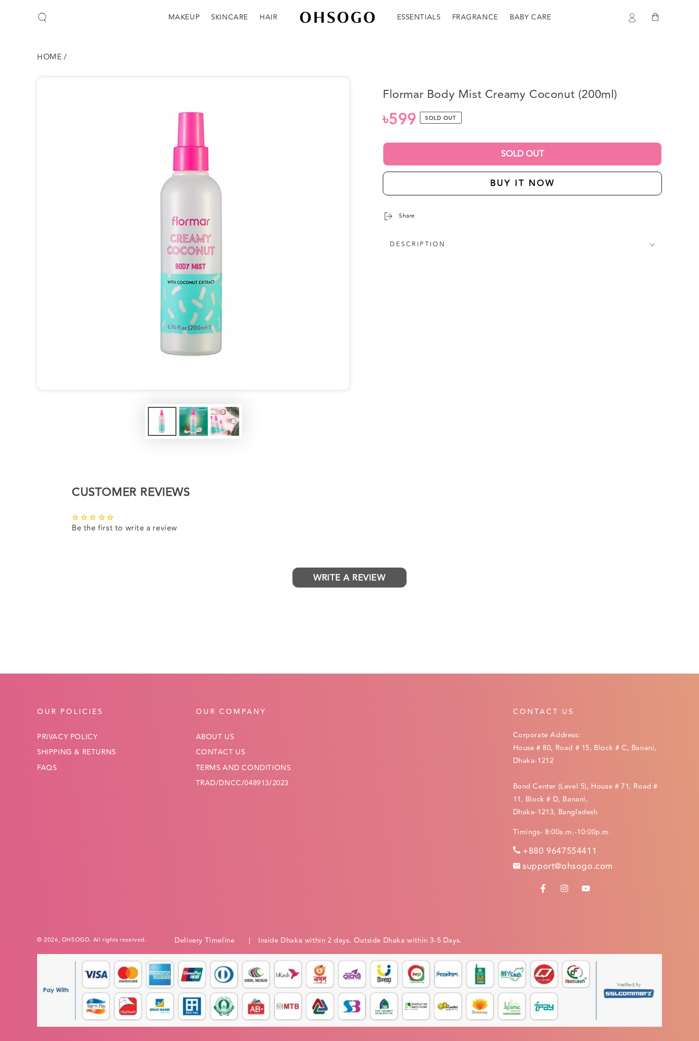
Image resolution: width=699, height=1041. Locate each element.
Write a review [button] (349, 577)
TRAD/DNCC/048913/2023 (242, 783)
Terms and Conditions (243, 767)
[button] (42, 17)
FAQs (47, 767)
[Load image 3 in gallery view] (225, 421)
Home (49, 57)
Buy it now (522, 183)
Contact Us (220, 752)
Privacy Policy (67, 737)
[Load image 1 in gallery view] (162, 421)
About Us (215, 737)
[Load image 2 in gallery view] (193, 421)
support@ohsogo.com (568, 866)
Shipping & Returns (76, 752)
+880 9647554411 (560, 851)
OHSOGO (76, 940)
